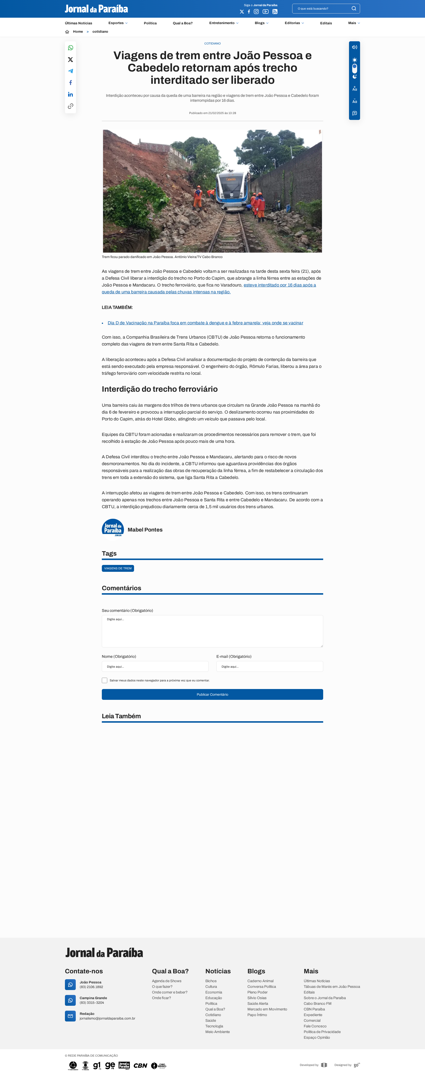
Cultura (211, 987)
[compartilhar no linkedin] (70, 94)
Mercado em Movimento (267, 1009)
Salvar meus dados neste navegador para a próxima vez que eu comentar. (160, 680)
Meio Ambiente (217, 1032)
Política (150, 23)
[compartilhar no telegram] (70, 71)
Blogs (260, 23)
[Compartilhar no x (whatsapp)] (70, 60)
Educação (213, 998)
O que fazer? (162, 987)
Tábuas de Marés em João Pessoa (332, 987)
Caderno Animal (260, 981)
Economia (213, 992)
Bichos (211, 981)
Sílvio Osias (257, 998)
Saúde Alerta (257, 1004)
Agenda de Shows (167, 981)
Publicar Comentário (212, 694)
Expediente (313, 1015)
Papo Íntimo (257, 1015)
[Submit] (354, 8)
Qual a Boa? (183, 23)
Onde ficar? (161, 998)
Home (78, 31)
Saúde (210, 1020)
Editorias (292, 23)
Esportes (116, 23)
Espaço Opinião (317, 1037)
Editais (326, 23)
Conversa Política (261, 987)
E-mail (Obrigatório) (234, 656)
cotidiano (100, 31)
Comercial (312, 1020)
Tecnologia (214, 1026)
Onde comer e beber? (170, 992)
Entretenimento (222, 23)
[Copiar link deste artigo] (70, 106)
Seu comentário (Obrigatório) (127, 610)
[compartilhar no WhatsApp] (70, 48)
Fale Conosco (315, 1026)
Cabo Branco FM (318, 1004)
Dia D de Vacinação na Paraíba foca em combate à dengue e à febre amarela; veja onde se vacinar (205, 322)
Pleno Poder (257, 992)
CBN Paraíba (314, 1009)
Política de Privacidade (322, 1032)
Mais (352, 23)
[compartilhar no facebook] (70, 83)
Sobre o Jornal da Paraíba (325, 998)
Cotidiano (213, 1015)
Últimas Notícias (78, 23)
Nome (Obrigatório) (119, 656)
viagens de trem (118, 568)
